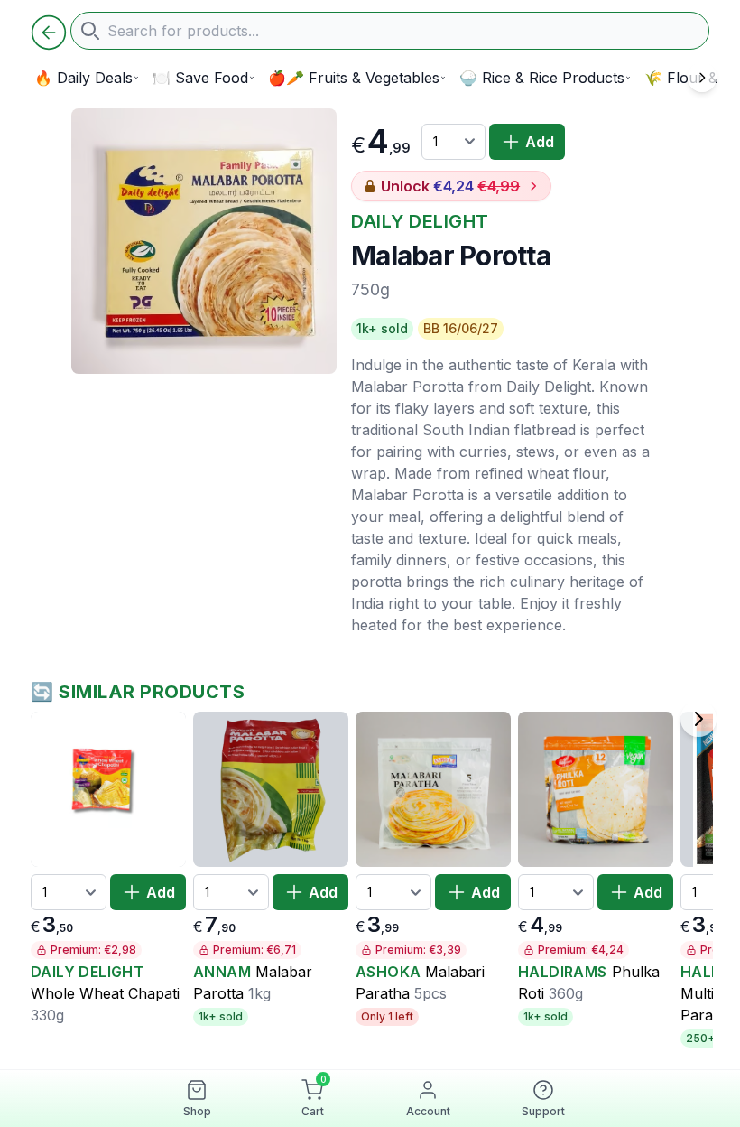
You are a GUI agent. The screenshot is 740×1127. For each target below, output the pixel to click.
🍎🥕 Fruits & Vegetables (353, 78)
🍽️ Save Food (200, 78)
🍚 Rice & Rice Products (541, 78)
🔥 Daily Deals (83, 78)
